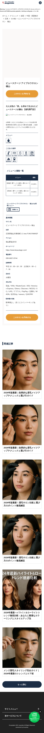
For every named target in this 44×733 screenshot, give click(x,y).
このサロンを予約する (22, 94)
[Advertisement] (22, 54)
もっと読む (22, 684)
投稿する (15, 209)
